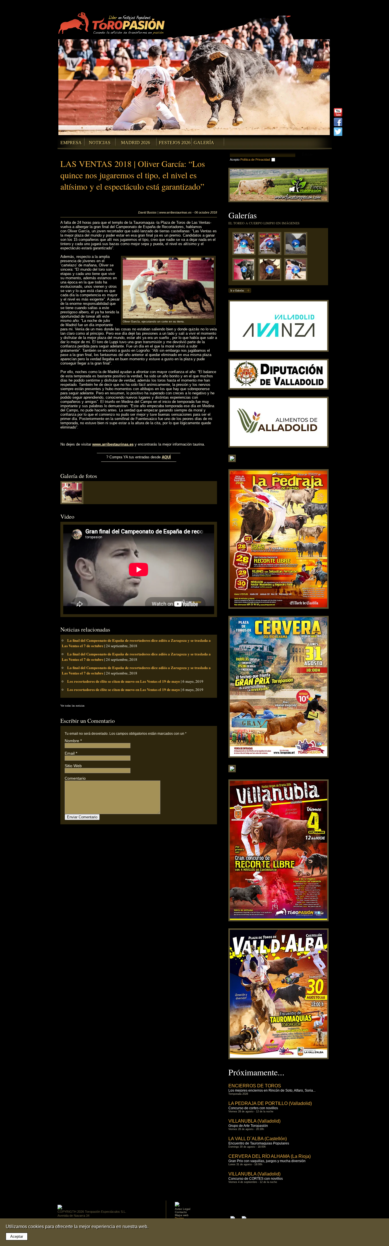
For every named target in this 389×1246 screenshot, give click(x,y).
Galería (204, 142)
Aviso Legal (182, 1208)
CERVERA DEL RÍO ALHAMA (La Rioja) (269, 1156)
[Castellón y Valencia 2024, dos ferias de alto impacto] (245, 271)
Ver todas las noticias (72, 705)
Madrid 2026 (135, 142)
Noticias (99, 142)
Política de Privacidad (255, 159)
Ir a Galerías (237, 290)
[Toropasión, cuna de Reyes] (271, 271)
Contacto (181, 1212)
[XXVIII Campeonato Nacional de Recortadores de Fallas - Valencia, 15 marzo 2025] (271, 245)
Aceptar (16, 1236)
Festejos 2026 (175, 142)
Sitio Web (73, 765)
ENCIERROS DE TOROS (254, 1085)
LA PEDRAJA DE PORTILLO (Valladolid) (270, 1103)
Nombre (72, 740)
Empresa (71, 142)
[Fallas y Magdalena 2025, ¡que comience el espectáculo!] (297, 245)
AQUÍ (166, 457)
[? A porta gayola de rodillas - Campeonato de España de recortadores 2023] (297, 271)
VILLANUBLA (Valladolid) (254, 1121)
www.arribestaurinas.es (113, 444)
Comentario (75, 778)
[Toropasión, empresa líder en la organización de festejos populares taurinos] (113, 24)
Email (70, 753)
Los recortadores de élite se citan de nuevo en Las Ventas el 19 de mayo (123, 681)
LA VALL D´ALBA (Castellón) (257, 1138)
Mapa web (182, 1215)
